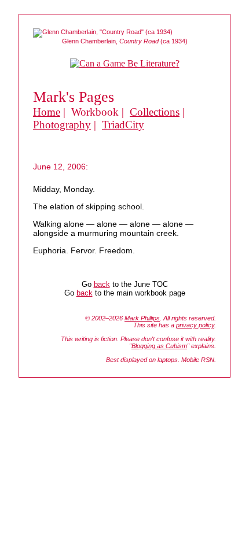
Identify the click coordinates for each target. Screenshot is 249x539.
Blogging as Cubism (159, 345)
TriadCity (123, 125)
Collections (155, 112)
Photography (62, 125)
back (102, 284)
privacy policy (195, 325)
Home (46, 112)
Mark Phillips (142, 318)
